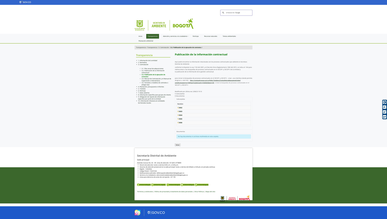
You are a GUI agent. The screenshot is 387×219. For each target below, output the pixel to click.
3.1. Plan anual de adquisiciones (152, 68)
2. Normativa (142, 62)
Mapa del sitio (210, 192)
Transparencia (141, 47)
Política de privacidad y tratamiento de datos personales (174, 192)
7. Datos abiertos (143, 93)
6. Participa (142, 91)
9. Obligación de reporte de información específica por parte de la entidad (151, 98)
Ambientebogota (174, 185)
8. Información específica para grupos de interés (154, 95)
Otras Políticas (199, 192)
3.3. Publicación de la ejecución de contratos (185, 47)
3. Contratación (164, 47)
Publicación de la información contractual (201, 54)
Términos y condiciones (145, 192)
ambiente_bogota (160, 185)
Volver (178, 145)
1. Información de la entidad (147, 60)
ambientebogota (202, 185)
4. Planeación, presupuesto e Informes (151, 87)
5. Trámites (142, 89)
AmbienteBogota (145, 185)
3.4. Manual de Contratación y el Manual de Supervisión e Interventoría (156, 80)
